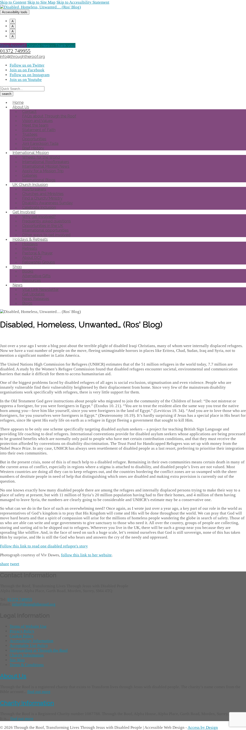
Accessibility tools (14, 12)
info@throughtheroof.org (22, 56)
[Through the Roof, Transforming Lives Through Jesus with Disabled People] (40, 7)
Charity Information (27, 655)
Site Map (17, 660)
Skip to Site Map (41, 2)
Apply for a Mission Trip (43, 171)
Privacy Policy (22, 631)
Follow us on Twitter (27, 65)
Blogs (27, 303)
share (4, 564)
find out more (38, 691)
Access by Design (203, 727)
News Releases (35, 298)
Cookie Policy (22, 636)
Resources (31, 280)
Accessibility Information (31, 640)
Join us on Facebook (27, 70)
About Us (13, 676)
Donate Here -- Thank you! (51, 45)
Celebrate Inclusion (39, 207)
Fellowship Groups (38, 262)
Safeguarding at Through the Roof (39, 650)
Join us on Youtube (26, 79)
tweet (14, 564)
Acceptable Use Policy (29, 645)
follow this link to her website (86, 555)
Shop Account (13, 45)
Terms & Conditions (27, 665)
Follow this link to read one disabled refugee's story (44, 546)
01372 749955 (15, 51)
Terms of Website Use (28, 626)
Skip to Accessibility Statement (82, 2)
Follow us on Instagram (29, 75)
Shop (17, 266)
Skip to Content (13, 2)
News (17, 285)
